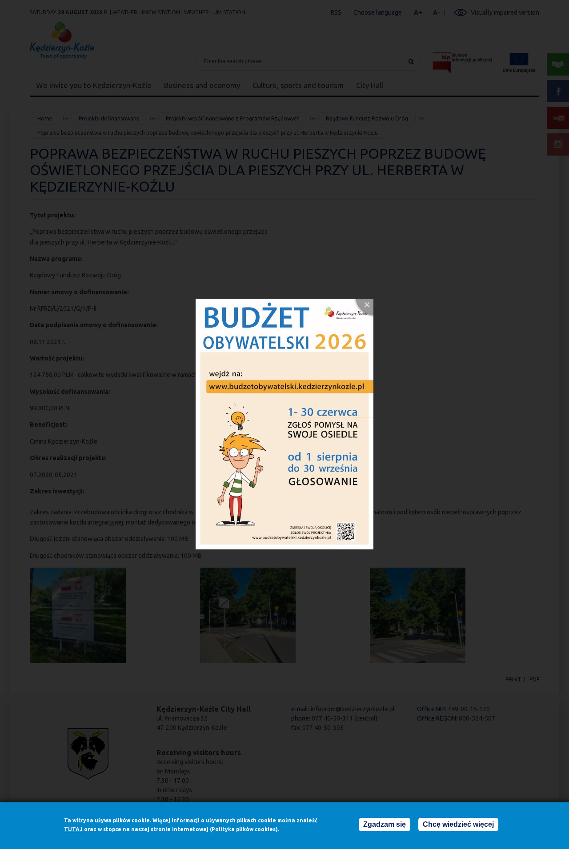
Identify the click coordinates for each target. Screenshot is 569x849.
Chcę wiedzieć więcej (458, 824)
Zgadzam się (384, 824)
